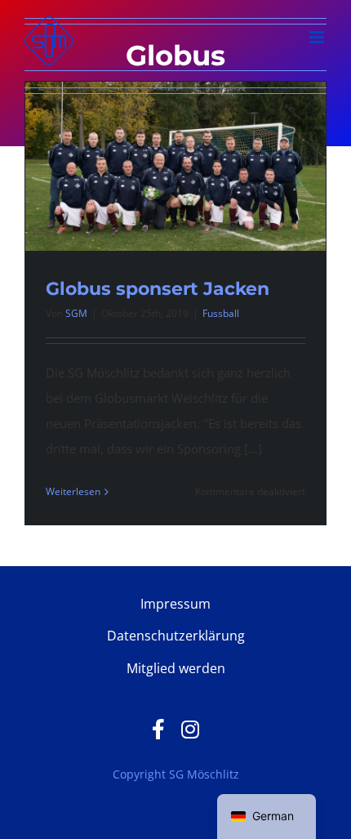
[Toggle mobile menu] (318, 37)
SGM (76, 313)
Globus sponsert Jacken (157, 289)
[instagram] (190, 729)
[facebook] (158, 729)
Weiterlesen (73, 491)
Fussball (220, 313)
